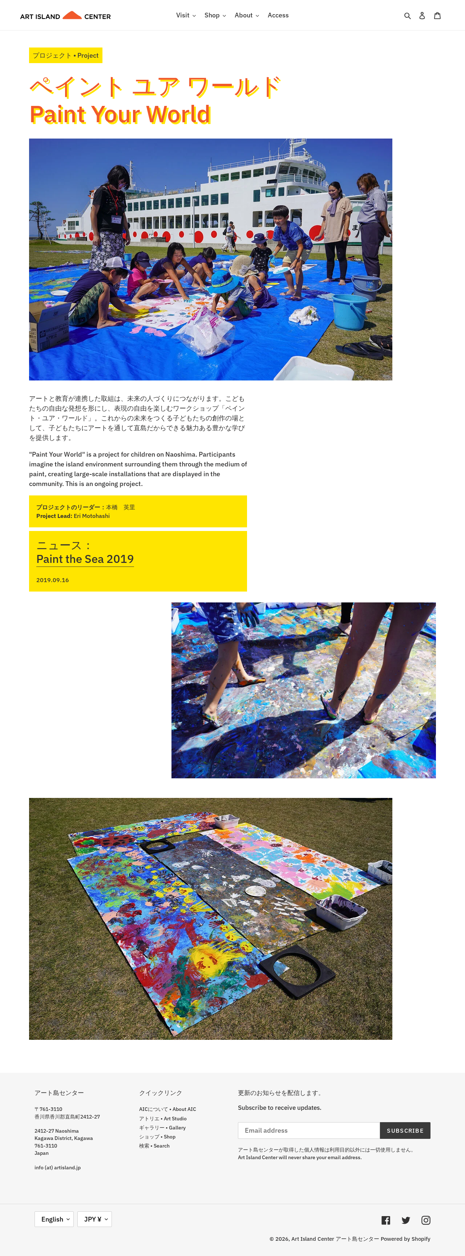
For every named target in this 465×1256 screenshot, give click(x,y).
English (52, 1219)
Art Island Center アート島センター (335, 1238)
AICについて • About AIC (167, 1109)
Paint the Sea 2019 (85, 558)
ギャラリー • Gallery (162, 1127)
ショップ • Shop (157, 1136)
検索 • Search (154, 1145)
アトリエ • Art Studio (163, 1118)
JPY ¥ (92, 1219)
